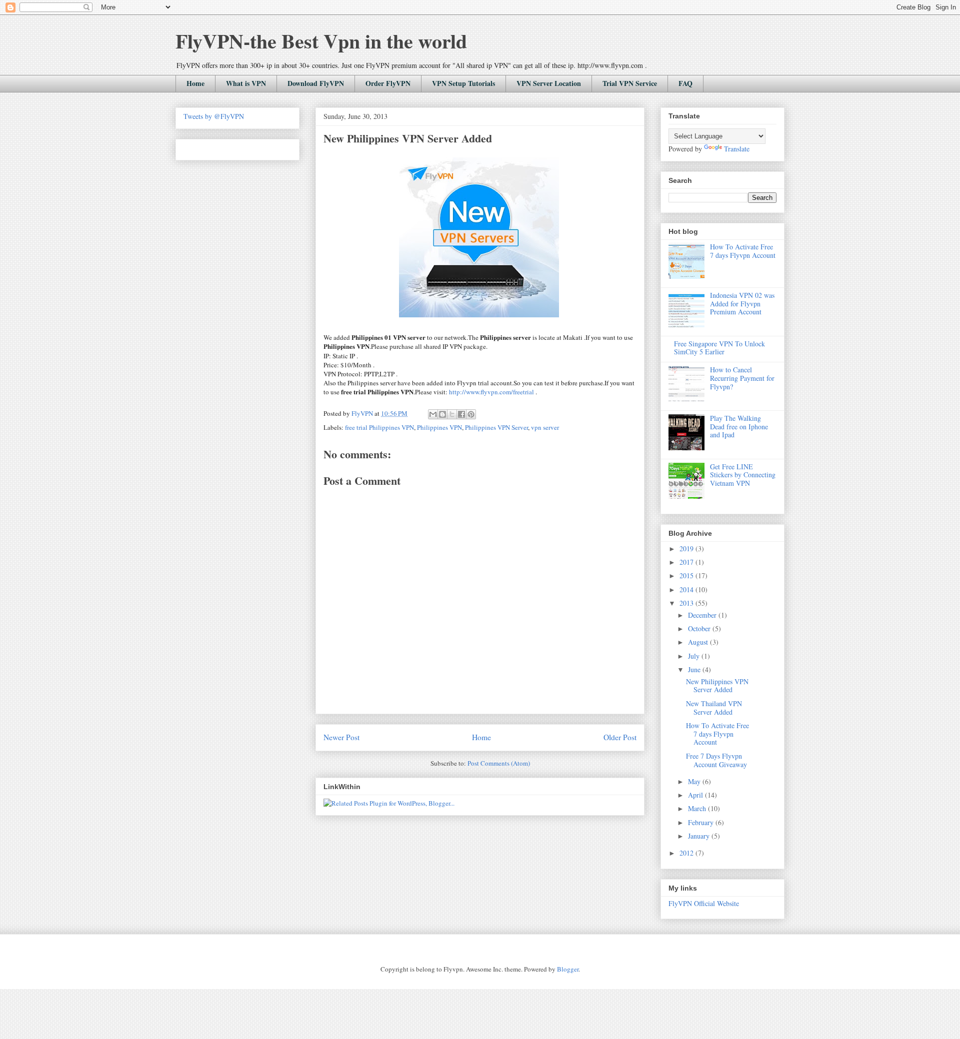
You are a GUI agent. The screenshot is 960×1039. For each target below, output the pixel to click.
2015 (688, 575)
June (695, 669)
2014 (688, 589)
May (695, 781)
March (698, 808)
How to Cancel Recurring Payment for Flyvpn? (742, 378)
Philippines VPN (439, 427)
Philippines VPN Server (496, 427)
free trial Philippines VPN (379, 427)
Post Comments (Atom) (499, 763)
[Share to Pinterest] (471, 414)
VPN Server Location (548, 83)
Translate (737, 148)
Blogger (567, 969)
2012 (688, 853)
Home (195, 83)
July (695, 656)
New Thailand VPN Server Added (714, 708)
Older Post (620, 737)
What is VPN (246, 83)
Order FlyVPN (388, 83)
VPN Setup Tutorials (463, 83)
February (702, 822)
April (696, 795)
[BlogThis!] (443, 414)
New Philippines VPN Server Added (717, 686)
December (703, 615)
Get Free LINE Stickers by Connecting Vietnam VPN (743, 475)
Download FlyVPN (316, 83)
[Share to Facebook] (461, 414)
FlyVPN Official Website (703, 903)
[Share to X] (452, 414)
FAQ (685, 83)
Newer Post (342, 737)
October (700, 628)
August (699, 642)
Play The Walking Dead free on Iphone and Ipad (739, 426)
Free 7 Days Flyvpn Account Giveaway (716, 760)
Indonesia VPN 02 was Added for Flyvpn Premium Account (742, 303)
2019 (688, 548)
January (700, 836)
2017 (688, 562)
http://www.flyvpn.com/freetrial (491, 391)
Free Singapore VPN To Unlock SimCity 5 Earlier (719, 348)
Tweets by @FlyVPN (214, 116)
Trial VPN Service (629, 83)
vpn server (545, 427)
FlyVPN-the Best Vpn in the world (321, 40)
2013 (688, 603)
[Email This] (433, 414)
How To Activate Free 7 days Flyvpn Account (743, 251)
